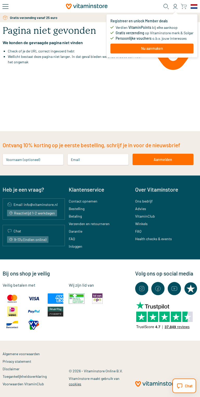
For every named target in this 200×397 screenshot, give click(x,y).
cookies (75, 384)
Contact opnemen (83, 201)
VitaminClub (145, 216)
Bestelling (76, 208)
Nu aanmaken (152, 48)
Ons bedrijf (144, 201)
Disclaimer (11, 369)
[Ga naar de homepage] (87, 6)
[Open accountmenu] (175, 6)
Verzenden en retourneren (89, 223)
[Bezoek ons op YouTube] (174, 288)
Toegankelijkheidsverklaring (25, 376)
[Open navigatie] (5, 6)
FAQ (72, 239)
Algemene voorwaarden (21, 354)
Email (75, 159)
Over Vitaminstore (156, 189)
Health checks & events (153, 239)
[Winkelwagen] (183, 6)
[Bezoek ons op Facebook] (158, 288)
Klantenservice (86, 189)
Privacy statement (17, 361)
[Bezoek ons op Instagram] (141, 288)
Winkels (141, 223)
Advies (140, 208)
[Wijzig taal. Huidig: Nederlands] (194, 6)
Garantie (75, 231)
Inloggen (75, 246)
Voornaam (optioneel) (23, 159)
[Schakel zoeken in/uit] (166, 6)
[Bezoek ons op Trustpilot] (190, 288)
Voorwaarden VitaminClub (23, 384)
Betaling (75, 216)
